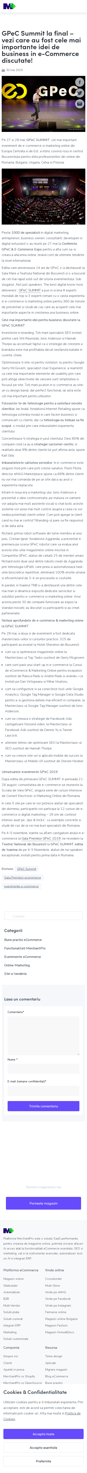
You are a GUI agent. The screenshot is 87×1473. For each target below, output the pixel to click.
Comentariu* (16, 1012)
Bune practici (54, 1383)
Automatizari (11, 1292)
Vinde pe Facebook (58, 1299)
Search (9, 916)
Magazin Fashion (56, 1325)
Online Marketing (17, 965)
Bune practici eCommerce (23, 940)
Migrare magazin (56, 1370)
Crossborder (53, 1279)
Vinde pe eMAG (55, 1292)
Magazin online (13, 1279)
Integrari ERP (11, 1325)
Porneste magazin (44, 1203)
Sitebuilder (10, 1286)
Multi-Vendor (11, 1306)
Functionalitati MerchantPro (25, 948)
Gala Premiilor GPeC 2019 (41, 838)
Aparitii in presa (13, 1370)
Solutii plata (11, 1312)
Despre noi (10, 1356)
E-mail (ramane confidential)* (27, 1081)
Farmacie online (55, 1312)
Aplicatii (50, 1363)
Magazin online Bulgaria (61, 1319)
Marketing (9, 1332)
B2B (6, 1299)
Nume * (13, 1060)
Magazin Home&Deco (59, 1332)
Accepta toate (43, 1434)
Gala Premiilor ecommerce (22, 877)
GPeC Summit (26, 869)
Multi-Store (52, 1286)
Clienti (7, 1363)
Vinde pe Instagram (58, 1306)
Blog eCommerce (56, 1376)
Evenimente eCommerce (22, 957)
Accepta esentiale (43, 1447)
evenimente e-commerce (21, 886)
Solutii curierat (13, 1319)
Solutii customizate (15, 1339)
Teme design (53, 1356)
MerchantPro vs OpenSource (22, 1383)
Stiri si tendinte (15, 973)
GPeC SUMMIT (30, 290)
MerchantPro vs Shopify (19, 1376)
